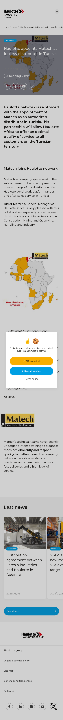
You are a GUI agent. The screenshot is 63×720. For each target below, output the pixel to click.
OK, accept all (32, 361)
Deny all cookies (32, 371)
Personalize (31, 379)
